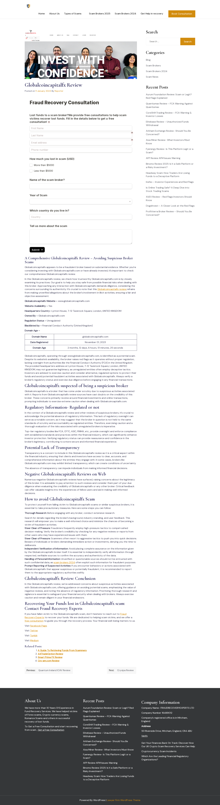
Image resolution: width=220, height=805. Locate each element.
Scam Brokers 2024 (125, 13)
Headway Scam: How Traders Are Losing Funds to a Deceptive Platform (168, 174)
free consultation (34, 620)
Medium (34, 640)
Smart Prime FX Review (50, 657)
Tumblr (34, 635)
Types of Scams (72, 13)
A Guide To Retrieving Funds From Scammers (62, 650)
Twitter (34, 630)
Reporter (59, 91)
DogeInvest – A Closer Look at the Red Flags (170, 205)
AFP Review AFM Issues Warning (163, 158)
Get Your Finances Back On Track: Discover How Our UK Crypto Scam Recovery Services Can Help (168, 744)
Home (41, 13)
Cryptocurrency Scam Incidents (158, 751)
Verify (144, 735)
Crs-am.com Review (48, 660)
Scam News (152, 76)
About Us (54, 13)
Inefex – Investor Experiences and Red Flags (170, 181)
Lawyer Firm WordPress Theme (123, 800)
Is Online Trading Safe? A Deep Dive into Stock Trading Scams (167, 189)
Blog (148, 59)
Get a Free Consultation (51, 729)
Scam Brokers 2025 (99, 13)
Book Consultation (182, 13)
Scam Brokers (153, 65)
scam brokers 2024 (64, 562)
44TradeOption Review (50, 653)
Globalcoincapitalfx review (112, 289)
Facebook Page (38, 625)
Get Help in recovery (152, 13)
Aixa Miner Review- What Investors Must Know (108, 749)
